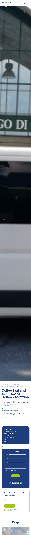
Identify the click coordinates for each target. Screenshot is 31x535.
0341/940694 (9, 435)
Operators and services (12, 384)
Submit (15, 475)
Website (7, 439)
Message (7, 462)
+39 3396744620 (10, 437)
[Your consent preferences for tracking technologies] (28, 532)
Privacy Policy (13, 470)
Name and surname (10, 495)
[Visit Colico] (6, 2)
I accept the (11, 470)
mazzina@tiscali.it (9, 433)
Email (7, 458)
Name (7, 454)
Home (3, 384)
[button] (20, 3)
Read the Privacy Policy (8, 510)
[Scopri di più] (26, 529)
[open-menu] (28, 3)
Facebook (7, 441)
